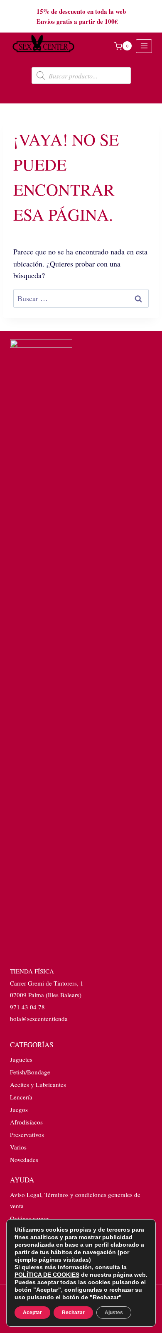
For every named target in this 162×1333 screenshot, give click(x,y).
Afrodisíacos (26, 1122)
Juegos (19, 1109)
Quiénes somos (29, 1218)
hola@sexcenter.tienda (39, 1018)
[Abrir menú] (144, 46)
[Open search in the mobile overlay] (81, 75)
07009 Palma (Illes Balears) (45, 995)
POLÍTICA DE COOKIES (47, 1274)
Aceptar (32, 1312)
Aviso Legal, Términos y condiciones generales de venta (75, 1200)
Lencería (21, 1097)
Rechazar (73, 1312)
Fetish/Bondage (30, 1072)
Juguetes (21, 1059)
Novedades (24, 1159)
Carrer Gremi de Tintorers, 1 (46, 983)
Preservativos (27, 1134)
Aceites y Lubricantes (38, 1084)
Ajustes (114, 1312)
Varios (18, 1147)
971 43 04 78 (27, 1007)
